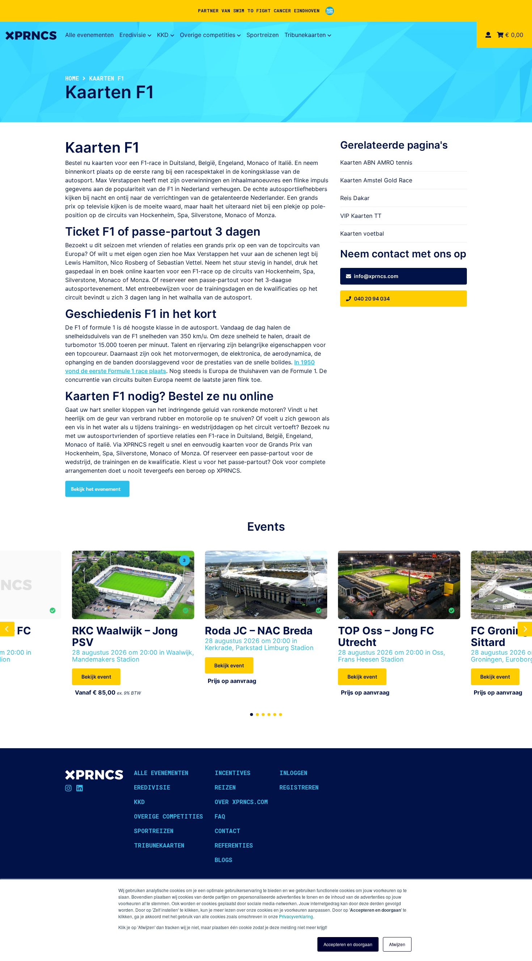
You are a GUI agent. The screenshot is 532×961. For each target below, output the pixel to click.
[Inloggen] (488, 35)
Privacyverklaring (296, 916)
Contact (227, 830)
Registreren (298, 787)
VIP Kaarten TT (360, 215)
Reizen (225, 787)
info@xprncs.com (376, 276)
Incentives (232, 772)
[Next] (525, 629)
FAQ (220, 816)
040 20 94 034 (372, 298)
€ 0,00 (513, 34)
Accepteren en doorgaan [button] (348, 944)
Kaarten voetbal (362, 233)
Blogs (223, 859)
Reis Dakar (355, 198)
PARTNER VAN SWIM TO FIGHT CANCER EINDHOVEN (259, 10)
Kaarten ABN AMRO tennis (376, 162)
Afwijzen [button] (397, 944)
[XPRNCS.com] (30, 35)
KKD (163, 34)
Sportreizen (262, 34)
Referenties (234, 845)
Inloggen (293, 772)
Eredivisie (132, 34)
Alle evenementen (89, 34)
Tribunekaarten (305, 34)
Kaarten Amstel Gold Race (376, 180)
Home (72, 78)
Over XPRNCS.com (241, 801)
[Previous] (7, 629)
